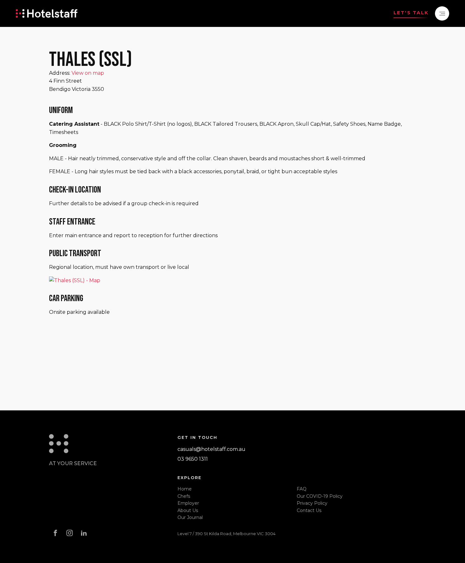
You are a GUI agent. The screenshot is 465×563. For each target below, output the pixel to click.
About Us (187, 510)
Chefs (183, 496)
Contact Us (309, 510)
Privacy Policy (312, 503)
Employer (188, 503)
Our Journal (190, 517)
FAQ (302, 489)
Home (184, 489)
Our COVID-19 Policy (320, 496)
